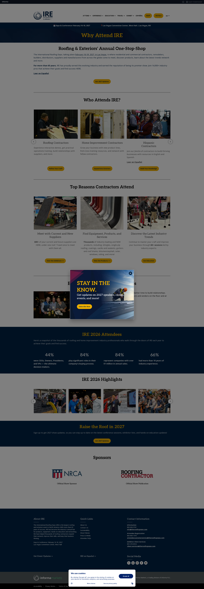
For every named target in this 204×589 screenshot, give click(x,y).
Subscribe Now (84, 307)
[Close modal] (130, 273)
